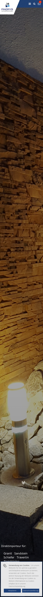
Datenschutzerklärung (30, 590)
